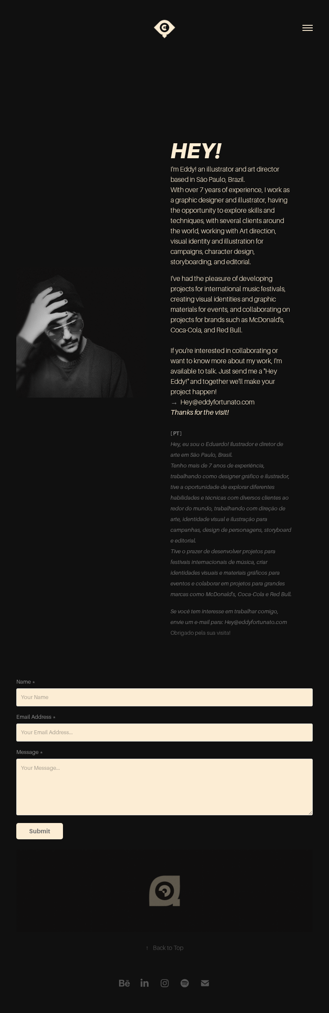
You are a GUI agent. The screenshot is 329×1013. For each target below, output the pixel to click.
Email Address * (36, 717)
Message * (29, 752)
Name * (25, 682)
